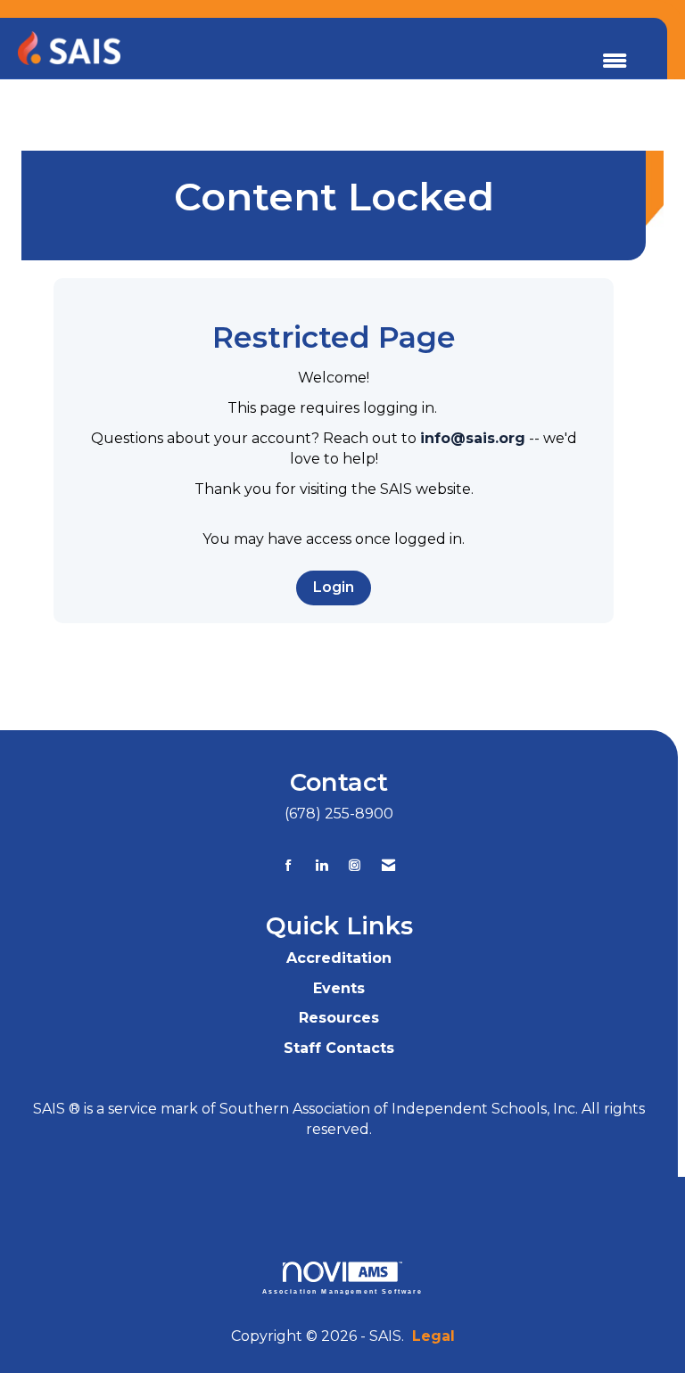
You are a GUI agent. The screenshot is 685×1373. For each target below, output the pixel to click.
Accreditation (339, 958)
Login (333, 587)
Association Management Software (343, 1291)
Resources (339, 1017)
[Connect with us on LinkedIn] (321, 865)
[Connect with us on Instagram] (354, 865)
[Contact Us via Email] (388, 865)
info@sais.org (472, 438)
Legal (433, 1336)
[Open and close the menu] (614, 62)
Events (339, 988)
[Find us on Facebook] (288, 865)
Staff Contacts (339, 1048)
